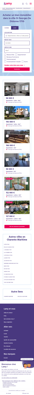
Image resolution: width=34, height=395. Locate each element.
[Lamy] (7, 4)
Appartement (22, 55)
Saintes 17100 (7, 272)
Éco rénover (7, 346)
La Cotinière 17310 (8, 253)
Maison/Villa (10, 55)
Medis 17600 (6, 266)
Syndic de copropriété (10, 340)
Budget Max (7, 40)
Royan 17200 (7, 269)
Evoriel (6, 358)
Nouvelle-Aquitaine (22, 296)
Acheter (7, 28)
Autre (26, 62)
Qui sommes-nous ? (9, 319)
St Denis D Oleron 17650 (9, 277)
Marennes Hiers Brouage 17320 (11, 263)
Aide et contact (8, 313)
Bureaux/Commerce (13, 57)
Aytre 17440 (6, 244)
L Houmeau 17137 (7, 250)
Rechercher (17, 69)
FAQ (5, 316)
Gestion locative (8, 343)
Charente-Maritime (8, 296)
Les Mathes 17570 (8, 261)
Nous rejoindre (8, 322)
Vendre (6, 337)
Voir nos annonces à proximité (17, 227)
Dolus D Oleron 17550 (9, 247)
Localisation (8, 32)
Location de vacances (10, 349)
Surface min (7, 47)
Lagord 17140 (7, 258)
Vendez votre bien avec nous (13, 65)
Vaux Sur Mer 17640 (8, 282)
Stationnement (11, 60)
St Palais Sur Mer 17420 (9, 280)
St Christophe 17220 (8, 274)
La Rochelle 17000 (8, 255)
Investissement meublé (14, 62)
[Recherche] (26, 4)
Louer (14, 28)
